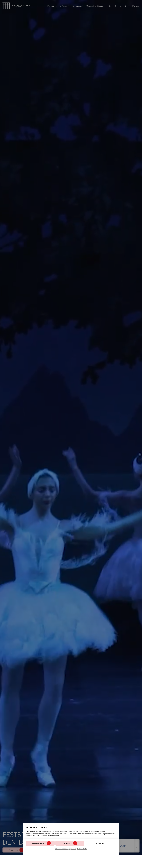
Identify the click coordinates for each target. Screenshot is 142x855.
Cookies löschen (61, 849)
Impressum (72, 849)
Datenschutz (82, 849)
